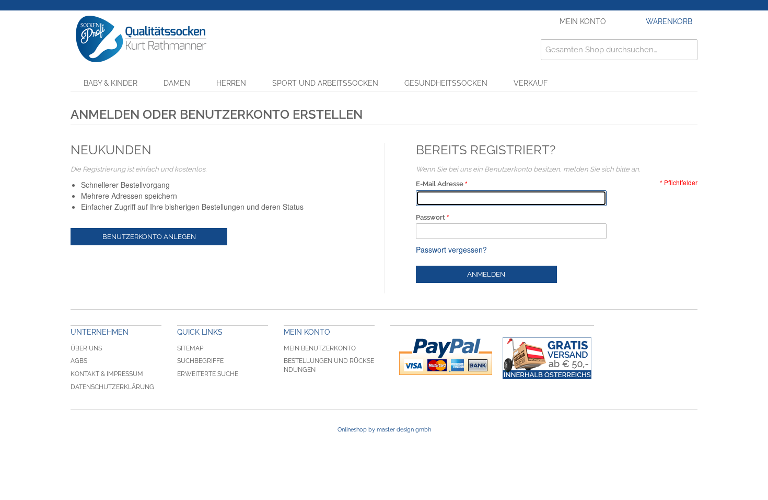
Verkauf (531, 83)
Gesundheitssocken (445, 83)
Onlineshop (352, 429)
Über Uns (86, 348)
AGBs (79, 361)
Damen (177, 83)
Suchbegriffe (200, 361)
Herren (231, 83)
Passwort (430, 217)
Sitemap (190, 348)
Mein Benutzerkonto (320, 348)
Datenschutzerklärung (112, 387)
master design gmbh (404, 429)
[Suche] (687, 49)
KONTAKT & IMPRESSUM (107, 374)
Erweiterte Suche (207, 374)
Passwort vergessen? (451, 249)
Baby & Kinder (110, 83)
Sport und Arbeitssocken (325, 83)
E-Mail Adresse (439, 184)
